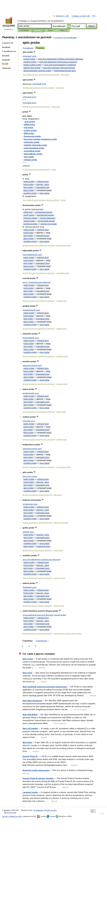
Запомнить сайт (62, 16)
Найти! (91, 26)
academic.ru (8, 29)
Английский (6, 47)
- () (30, 728)
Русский (5, 64)
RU (93, 16)
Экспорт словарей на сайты (12, 816)
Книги (50, 30)
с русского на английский (65, 37)
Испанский (6, 59)
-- (40, 139)
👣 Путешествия (10, 812)
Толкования (24, 30)
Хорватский (6, 68)
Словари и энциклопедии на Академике (40, 21)
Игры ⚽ (63, 30)
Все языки (5, 55)
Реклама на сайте (50, 810)
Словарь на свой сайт (81, 16)
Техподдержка (38, 810)
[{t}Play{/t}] (34, 52)
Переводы (37, 30)
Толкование (28, 48)
